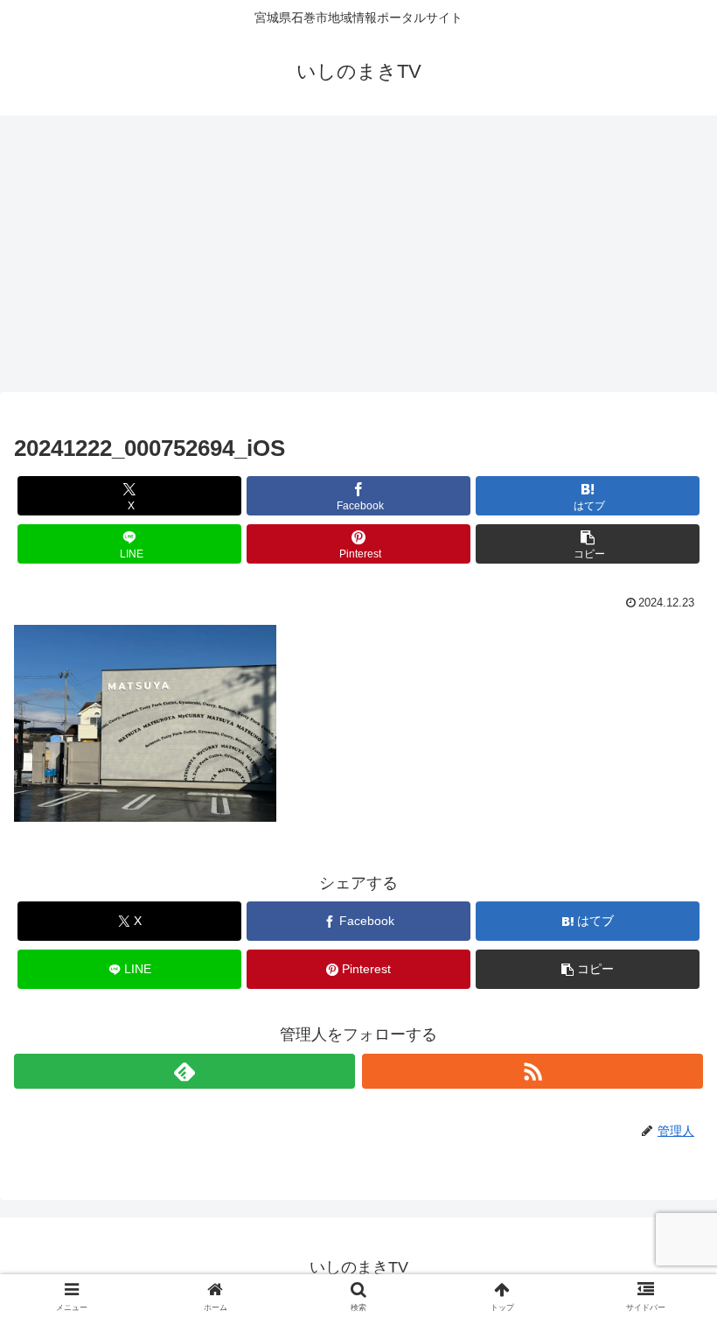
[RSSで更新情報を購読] (532, 1071)
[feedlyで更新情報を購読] (184, 1071)
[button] (588, 544)
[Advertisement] (358, 259)
